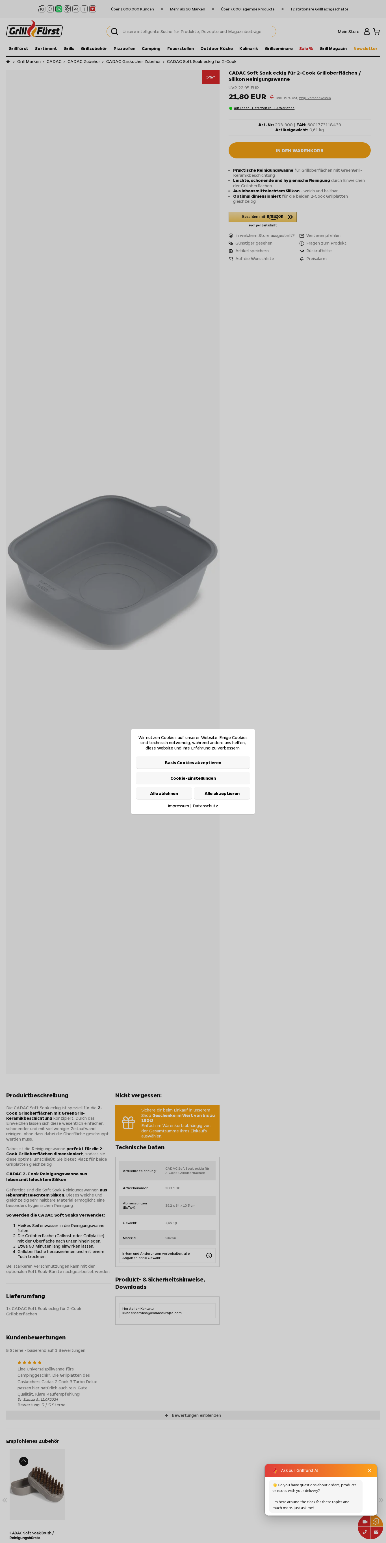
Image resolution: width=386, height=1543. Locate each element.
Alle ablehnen (164, 793)
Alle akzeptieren (222, 793)
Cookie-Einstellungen (193, 778)
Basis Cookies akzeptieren (193, 762)
